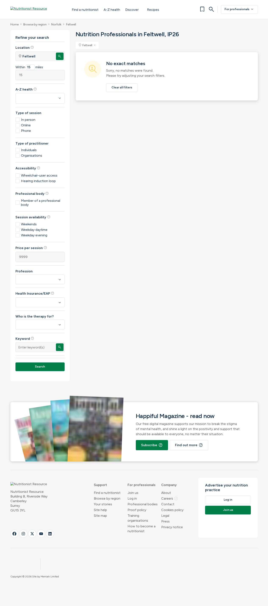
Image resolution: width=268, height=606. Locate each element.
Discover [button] (132, 10)
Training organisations (138, 518)
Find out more (189, 445)
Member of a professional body (40, 203)
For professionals (239, 9)
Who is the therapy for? (34, 316)
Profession (24, 271)
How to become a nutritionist (142, 528)
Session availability (32, 217)
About (166, 493)
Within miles (29, 67)
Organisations (31, 155)
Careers (169, 498)
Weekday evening (34, 235)
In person (28, 120)
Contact (167, 504)
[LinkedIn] (50, 534)
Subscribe (152, 445)
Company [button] (169, 485)
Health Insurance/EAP (34, 293)
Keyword (24, 338)
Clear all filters (121, 87)
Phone (26, 131)
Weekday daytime (34, 230)
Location (24, 47)
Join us (133, 493)
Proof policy (137, 510)
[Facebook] (14, 534)
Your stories (103, 504)
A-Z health (112, 10)
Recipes (153, 10)
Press (165, 521)
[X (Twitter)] (32, 534)
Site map (100, 516)
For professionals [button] (142, 485)
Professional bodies (143, 504)
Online (26, 125)
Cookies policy (172, 510)
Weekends (29, 224)
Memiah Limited (50, 576)
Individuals (29, 150)
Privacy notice (172, 527)
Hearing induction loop (38, 181)
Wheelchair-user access (39, 175)
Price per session (31, 248)
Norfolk (56, 24)
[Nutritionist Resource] (36, 9)
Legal (165, 516)
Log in (132, 498)
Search (40, 366)
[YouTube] (41, 534)
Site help (100, 510)
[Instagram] (23, 534)
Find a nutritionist (85, 10)
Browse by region (35, 24)
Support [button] (100, 485)
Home (14, 24)
